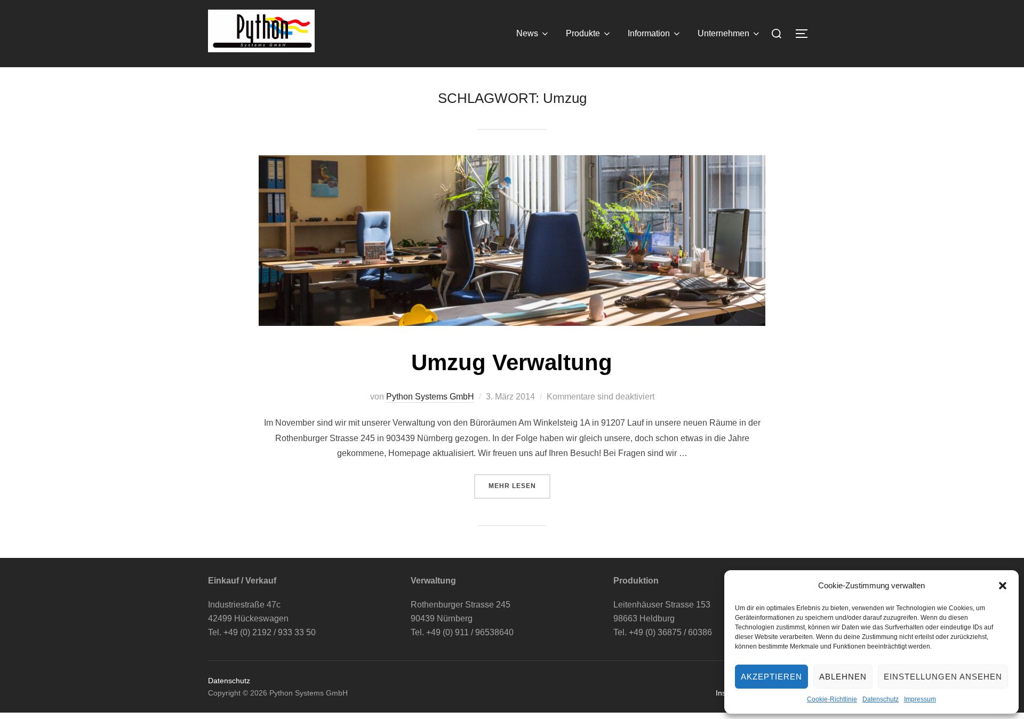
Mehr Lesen (519, 486)
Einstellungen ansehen (943, 676)
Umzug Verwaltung (511, 362)
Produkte (583, 33)
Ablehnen (843, 676)
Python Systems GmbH (430, 396)
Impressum (920, 699)
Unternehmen (723, 33)
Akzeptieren (771, 676)
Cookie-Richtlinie (832, 699)
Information (649, 33)
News (527, 33)
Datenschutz (880, 699)
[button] (1002, 585)
